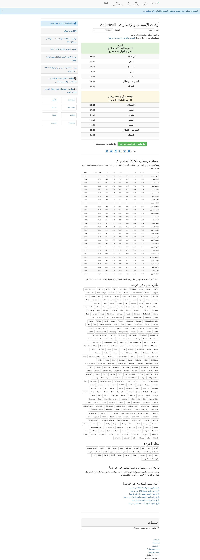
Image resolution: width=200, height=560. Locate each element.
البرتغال (127, 455)
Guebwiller (129, 388)
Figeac (99, 392)
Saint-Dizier (123, 342)
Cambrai (126, 417)
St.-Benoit (145, 310)
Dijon (141, 303)
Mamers (97, 370)
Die (144, 399)
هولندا (149, 455)
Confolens (92, 399)
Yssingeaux (148, 317)
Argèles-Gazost (135, 434)
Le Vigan (142, 378)
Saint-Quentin (154, 335)
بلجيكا (156, 455)
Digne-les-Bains (153, 399)
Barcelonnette (110, 427)
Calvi (119, 417)
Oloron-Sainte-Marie (152, 356)
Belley (108, 424)
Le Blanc (136, 381)
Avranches (155, 431)
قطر (125, 451)
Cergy (116, 413)
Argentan (146, 434)
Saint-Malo (122, 335)
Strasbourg (91, 310)
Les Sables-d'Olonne (130, 378)
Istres (107, 385)
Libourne (89, 374)
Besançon (111, 293)
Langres (147, 385)
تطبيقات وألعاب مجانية (105, 144)
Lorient (93, 296)
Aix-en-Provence (90, 289)
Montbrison (154, 367)
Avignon (146, 431)
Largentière (93, 381)
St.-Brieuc (123, 289)
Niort (84, 356)
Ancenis (93, 434)
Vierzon (120, 321)
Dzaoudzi (136, 310)
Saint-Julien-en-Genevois (99, 335)
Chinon (89, 402)
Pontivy (93, 349)
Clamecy (103, 402)
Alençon (141, 438)
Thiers (133, 328)
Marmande (118, 370)
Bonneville (155, 424)
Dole (99, 395)
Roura (141, 289)
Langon (140, 385)
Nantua (130, 360)
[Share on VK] (111, 151)
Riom (95, 346)
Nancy (104, 307)
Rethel (156, 349)
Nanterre (121, 360)
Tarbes (147, 293)
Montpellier (103, 300)
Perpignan (155, 293)
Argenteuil (155, 434)
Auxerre (148, 303)
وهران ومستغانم (61, 81)
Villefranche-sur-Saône (151, 321)
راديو (128, 5)
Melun (126, 293)
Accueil (156, 540)
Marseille (128, 314)
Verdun (91, 321)
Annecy (156, 289)
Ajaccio (134, 300)
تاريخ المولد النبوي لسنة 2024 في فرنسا (144, 503)
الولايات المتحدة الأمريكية (150, 459)
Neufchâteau (154, 360)
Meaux (143, 370)
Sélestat (98, 328)
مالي (111, 451)
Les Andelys (104, 378)
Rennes (128, 310)
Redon (149, 349)
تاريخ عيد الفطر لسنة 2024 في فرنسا (145, 491)
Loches (112, 374)
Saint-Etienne (90, 293)
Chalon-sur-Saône (143, 413)
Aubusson (94, 431)
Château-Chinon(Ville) (141, 409)
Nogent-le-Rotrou (94, 356)
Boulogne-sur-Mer (122, 420)
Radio (54, 107)
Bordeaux (137, 314)
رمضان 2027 (71, 42)
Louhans (140, 374)
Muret (107, 360)
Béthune (131, 424)
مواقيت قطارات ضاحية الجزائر (62, 78)
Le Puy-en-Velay (153, 381)
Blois (138, 424)
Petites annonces (153, 549)
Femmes (72, 123)
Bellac (101, 424)
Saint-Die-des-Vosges (110, 342)
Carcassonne (135, 417)
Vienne (113, 321)
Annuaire (155, 546)
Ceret (109, 413)
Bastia (126, 300)
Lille (98, 310)
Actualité (71, 100)
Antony (111, 434)
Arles (86, 431)
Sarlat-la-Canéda (101, 332)
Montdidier (101, 363)
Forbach (145, 392)
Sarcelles (90, 332)
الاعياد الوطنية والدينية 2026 (66, 49)
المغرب (136, 448)
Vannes (147, 324)
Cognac (120, 402)
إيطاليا (120, 455)
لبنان (108, 448)
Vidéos (72, 115)
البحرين (131, 451)
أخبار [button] (145, 5)
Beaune (156, 427)
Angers (108, 289)
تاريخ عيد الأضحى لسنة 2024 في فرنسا (144, 494)
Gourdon (113, 388)
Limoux (97, 374)
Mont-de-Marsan (90, 363)
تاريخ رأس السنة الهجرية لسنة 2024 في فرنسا (141, 497)
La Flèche (131, 385)
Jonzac (114, 385)
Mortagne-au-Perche (152, 363)
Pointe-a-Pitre (89, 307)
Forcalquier (154, 392)
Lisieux (105, 374)
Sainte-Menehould (135, 342)
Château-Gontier (88, 406)
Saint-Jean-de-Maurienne (150, 339)
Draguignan (114, 395)
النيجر (105, 451)
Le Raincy (95, 378)
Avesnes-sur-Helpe (135, 431)
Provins (123, 349)
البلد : (157, 30)
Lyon (102, 314)
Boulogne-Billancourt (107, 420)
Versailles (96, 303)
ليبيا (143, 448)
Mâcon (89, 370)
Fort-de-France (145, 296)
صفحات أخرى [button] (118, 5)
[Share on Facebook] (129, 151)
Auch (102, 431)
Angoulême (102, 434)
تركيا (99, 455)
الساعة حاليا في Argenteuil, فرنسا (122, 38)
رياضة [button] (137, 5)
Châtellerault (145, 406)
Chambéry (155, 413)
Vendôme (155, 324)
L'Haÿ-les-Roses (153, 378)
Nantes (148, 300)
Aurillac (109, 431)
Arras (119, 293)
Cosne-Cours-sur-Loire (111, 399)
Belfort (94, 424)
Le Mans (155, 300)
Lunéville (149, 374)
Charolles (109, 409)
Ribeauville (86, 346)
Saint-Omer (143, 335)
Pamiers (106, 353)
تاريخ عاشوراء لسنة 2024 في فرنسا (145, 500)
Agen (140, 300)
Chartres (117, 409)
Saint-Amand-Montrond (151, 346)
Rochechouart (104, 346)
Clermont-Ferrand (136, 293)
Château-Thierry (133, 406)
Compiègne (146, 402)
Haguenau (155, 388)
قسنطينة (72, 81)
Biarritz (100, 289)
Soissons (118, 328)
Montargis (116, 367)
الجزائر (156, 448)
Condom (155, 402)
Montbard (135, 367)
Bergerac (116, 424)
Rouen (104, 303)
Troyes (142, 307)
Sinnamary (133, 289)
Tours (126, 303)
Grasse (121, 388)
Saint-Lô (112, 335)
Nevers (156, 303)
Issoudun (100, 385)
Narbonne (138, 360)
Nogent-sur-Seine (122, 356)
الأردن (102, 448)
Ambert (85, 434)
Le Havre (119, 314)
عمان (138, 451)
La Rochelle (146, 314)
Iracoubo (116, 296)
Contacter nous (153, 552)
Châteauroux (109, 406)
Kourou (156, 314)
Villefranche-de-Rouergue (133, 321)
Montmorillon (122, 363)
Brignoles (96, 417)
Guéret (138, 388)
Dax (139, 399)
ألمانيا (113, 455)
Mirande (98, 367)
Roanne (148, 289)
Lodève (120, 374)
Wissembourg (138, 317)
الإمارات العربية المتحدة (151, 451)
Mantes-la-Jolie (106, 370)
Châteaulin (99, 406)
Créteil (132, 399)
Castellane (155, 417)
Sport (54, 115)
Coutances (124, 399)
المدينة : (117, 30)
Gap (100, 388)
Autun (117, 431)
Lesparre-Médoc (116, 378)
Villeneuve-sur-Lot (97, 317)
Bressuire (146, 420)
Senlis (105, 328)
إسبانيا (134, 455)
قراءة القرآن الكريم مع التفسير (62, 23)
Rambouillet (140, 349)
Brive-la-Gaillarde (152, 307)
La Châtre (122, 385)
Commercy (136, 402)
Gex (106, 388)
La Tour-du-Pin (119, 381)
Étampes (155, 395)
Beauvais (86, 424)
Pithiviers (146, 353)
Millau (90, 367)
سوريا (115, 448)
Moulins (100, 360)
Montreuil (132, 363)
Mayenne (135, 370)
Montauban (125, 367)
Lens (143, 381)
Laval (128, 381)
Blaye (156, 317)
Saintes (146, 342)
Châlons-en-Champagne (128, 413)
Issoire (92, 385)
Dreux (123, 395)
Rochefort (114, 346)
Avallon (124, 431)
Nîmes (95, 300)
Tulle (115, 324)
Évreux (86, 392)
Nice (121, 310)
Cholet (96, 402)
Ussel (122, 324)
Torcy (88, 324)
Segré (90, 328)
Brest (86, 296)
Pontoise (101, 349)
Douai (106, 395)
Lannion (155, 385)
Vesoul (106, 321)
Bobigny (145, 424)
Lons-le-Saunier (130, 374)
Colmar (128, 402)
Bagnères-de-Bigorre (96, 427)
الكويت (118, 451)
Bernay (124, 424)
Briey (88, 417)
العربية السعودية (92, 448)
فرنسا (90, 451)
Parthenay (115, 353)
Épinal (148, 395)
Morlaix (140, 363)
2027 (52, 49)
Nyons (140, 356)
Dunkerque (131, 395)
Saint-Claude (97, 342)
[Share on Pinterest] (107, 151)
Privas (116, 349)
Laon (85, 381)
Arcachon (125, 434)
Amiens (121, 307)
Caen (99, 296)
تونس (149, 448)
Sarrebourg (112, 332)
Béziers (112, 300)
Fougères (93, 388)
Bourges (133, 303)
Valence (129, 324)
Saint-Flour (154, 342)
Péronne (137, 353)
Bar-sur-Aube (131, 427)
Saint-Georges (101, 293)
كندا (94, 455)
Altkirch (155, 438)
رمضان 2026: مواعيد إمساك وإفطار (60, 39)
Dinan (93, 395)
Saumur (141, 332)
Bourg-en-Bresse (136, 420)
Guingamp (146, 388)
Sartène (133, 332)
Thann (126, 328)
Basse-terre (155, 310)
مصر (121, 448)
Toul (94, 324)
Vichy (88, 300)
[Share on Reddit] (116, 151)
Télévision (71, 107)
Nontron (133, 356)
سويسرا (142, 455)
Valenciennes (138, 324)
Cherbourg (107, 296)
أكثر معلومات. (149, 11)
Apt (118, 434)
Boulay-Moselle (93, 420)
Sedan (156, 332)
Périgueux (129, 353)
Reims (135, 307)
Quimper (131, 349)
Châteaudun (154, 409)
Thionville (141, 328)
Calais (128, 307)
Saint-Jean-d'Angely (134, 339)
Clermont (112, 402)
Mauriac (126, 370)
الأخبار (54, 100)
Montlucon (111, 363)
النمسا (106, 455)
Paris (87, 314)
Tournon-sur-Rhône (105, 324)
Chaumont (155, 406)
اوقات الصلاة (69, 31)
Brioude (104, 417)
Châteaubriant (127, 409)
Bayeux (140, 427)
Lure (156, 374)
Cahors (112, 417)
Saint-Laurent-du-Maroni (129, 296)
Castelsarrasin (93, 413)
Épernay (140, 395)
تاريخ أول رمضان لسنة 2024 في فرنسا (144, 488)
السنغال (97, 451)
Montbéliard (144, 367)
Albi (134, 438)
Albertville (127, 438)
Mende (150, 370)
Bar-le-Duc (120, 427)
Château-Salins (120, 406)
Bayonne (148, 427)
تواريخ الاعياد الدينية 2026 (66, 57)
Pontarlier (155, 353)
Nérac (146, 360)
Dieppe (112, 303)
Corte (99, 399)
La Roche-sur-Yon (105, 381)
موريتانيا (128, 448)
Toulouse (114, 310)
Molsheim (107, 367)
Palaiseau (98, 353)
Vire (107, 317)
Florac (106, 392)
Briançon (155, 420)
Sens (111, 328)
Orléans (119, 303)
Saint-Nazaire (132, 335)
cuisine (53, 123)
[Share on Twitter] (124, 151)
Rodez (122, 346)
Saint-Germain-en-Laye (107, 339)
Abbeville (118, 438)
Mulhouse (112, 307)
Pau (122, 353)
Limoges (105, 310)
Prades (109, 349)
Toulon (120, 300)
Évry (92, 392)
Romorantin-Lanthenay (134, 346)
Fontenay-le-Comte (134, 392)
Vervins (98, 321)
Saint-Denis (110, 314)
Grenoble (155, 296)
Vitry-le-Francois (117, 317)
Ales (148, 438)
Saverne (149, 332)
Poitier (115, 289)
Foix (112, 392)
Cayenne (94, 314)
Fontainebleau (121, 392)
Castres (103, 413)
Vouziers (127, 317)
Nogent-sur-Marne (108, 356)
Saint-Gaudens (93, 339)
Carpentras (146, 417)
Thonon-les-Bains (153, 328)
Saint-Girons (121, 339)
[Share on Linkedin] (120, 151)
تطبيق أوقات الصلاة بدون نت (131, 144)
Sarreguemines (123, 332)
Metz (98, 307)
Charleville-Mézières (97, 409)
